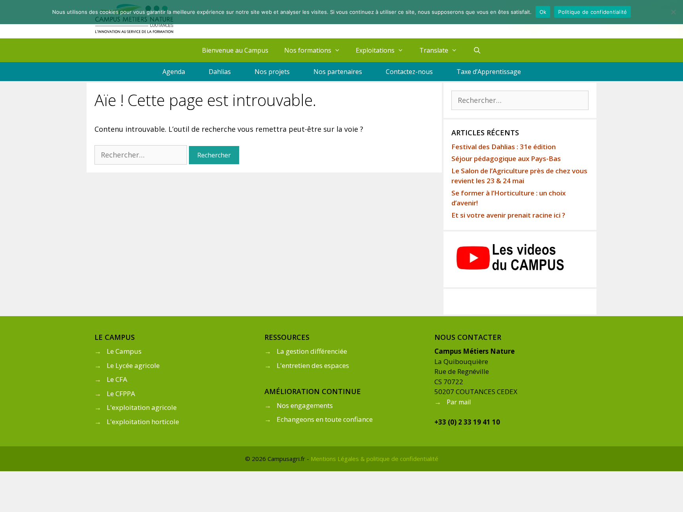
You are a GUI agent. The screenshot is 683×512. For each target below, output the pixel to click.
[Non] (673, 12)
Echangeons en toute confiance (325, 419)
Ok (543, 12)
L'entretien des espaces (313, 365)
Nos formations (307, 50)
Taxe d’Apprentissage (489, 71)
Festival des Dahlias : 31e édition (503, 146)
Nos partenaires (337, 71)
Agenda (173, 71)
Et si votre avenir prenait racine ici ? (508, 215)
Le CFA (117, 379)
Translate (433, 50)
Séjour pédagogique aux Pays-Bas (506, 158)
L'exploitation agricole (142, 407)
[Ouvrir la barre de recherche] (477, 50)
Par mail (459, 402)
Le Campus (124, 351)
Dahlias (220, 71)
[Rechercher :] (141, 154)
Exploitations (375, 50)
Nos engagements (305, 405)
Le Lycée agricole (133, 365)
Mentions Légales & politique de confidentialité (374, 459)
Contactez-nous (409, 71)
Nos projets (272, 71)
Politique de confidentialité (592, 12)
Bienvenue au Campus (235, 50)
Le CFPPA (121, 393)
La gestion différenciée (312, 351)
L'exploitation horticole (143, 421)
